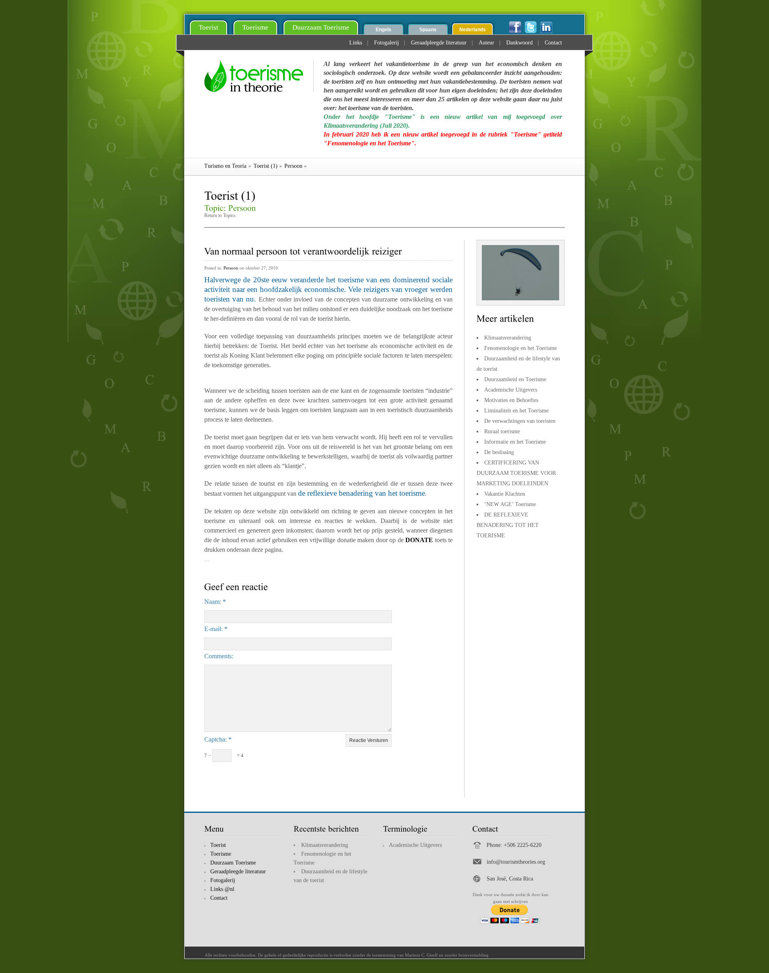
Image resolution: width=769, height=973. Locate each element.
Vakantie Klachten (504, 494)
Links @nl (222, 889)
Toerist (208, 27)
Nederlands (472, 29)
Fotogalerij (386, 43)
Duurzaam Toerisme (320, 27)
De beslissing (499, 452)
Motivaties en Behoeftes (511, 400)
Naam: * (215, 601)
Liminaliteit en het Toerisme (516, 411)
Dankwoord (519, 43)
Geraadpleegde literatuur (439, 43)
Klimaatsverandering (507, 338)
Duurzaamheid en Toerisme (515, 379)
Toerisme (255, 27)
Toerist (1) (266, 166)
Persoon (293, 166)
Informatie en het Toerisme (515, 442)
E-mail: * (215, 628)
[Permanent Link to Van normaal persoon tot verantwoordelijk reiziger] (303, 250)
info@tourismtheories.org (516, 862)
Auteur (486, 43)
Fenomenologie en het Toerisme (520, 348)
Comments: (218, 656)
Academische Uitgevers (510, 390)
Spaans (428, 29)
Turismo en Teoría (225, 166)
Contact (553, 43)
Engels (383, 29)
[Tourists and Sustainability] (259, 76)
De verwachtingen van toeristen (520, 421)
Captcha (214, 739)
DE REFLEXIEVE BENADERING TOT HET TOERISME (508, 525)
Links (355, 43)
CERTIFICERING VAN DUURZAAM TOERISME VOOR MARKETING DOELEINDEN (516, 473)
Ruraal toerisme (502, 431)
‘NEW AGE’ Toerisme (510, 504)
